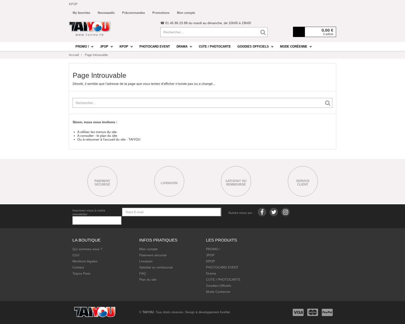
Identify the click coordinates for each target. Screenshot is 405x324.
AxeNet (225, 312)
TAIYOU (134, 139)
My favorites (81, 13)
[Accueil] (90, 28)
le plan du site (107, 136)
